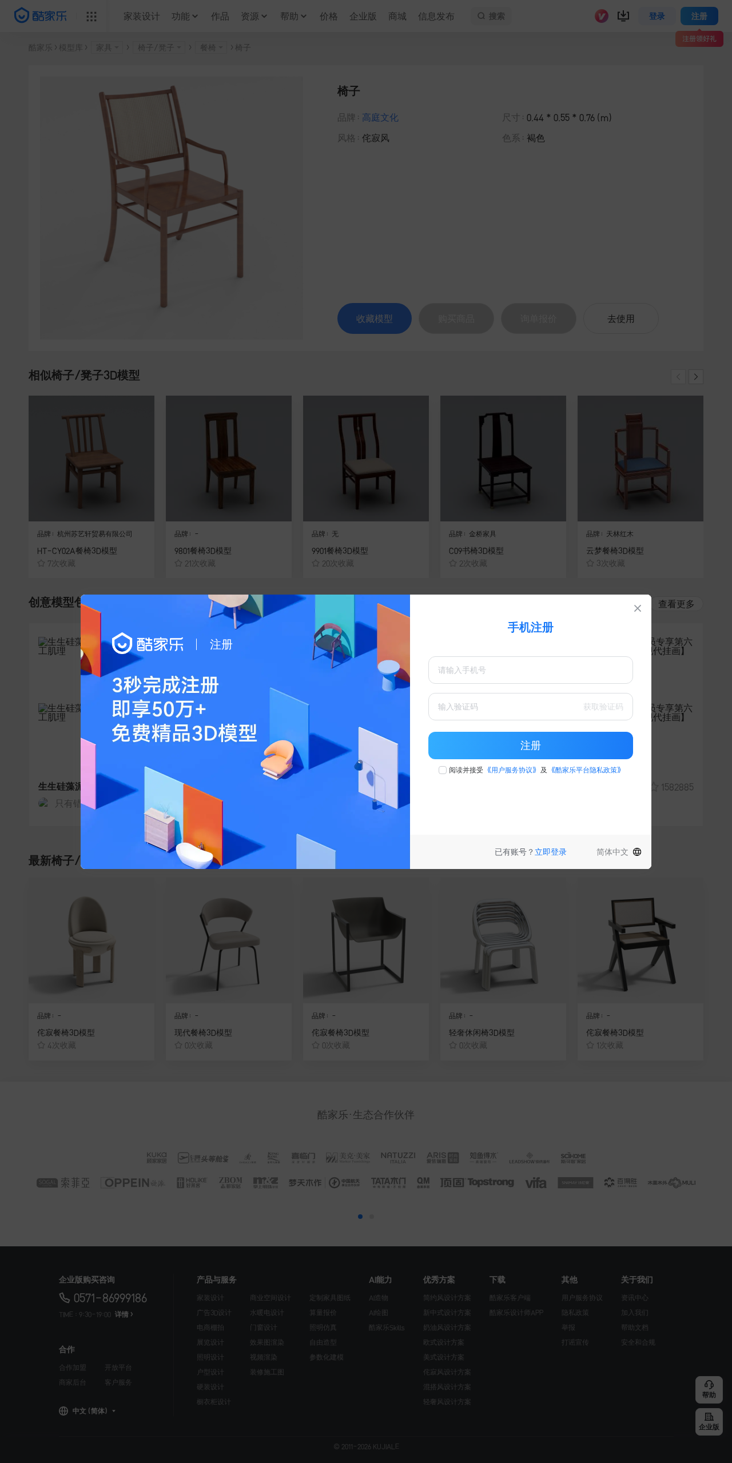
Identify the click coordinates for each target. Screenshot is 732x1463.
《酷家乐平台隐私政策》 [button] (586, 770)
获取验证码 (603, 707)
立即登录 (551, 852)
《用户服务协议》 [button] (512, 770)
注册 (530, 745)
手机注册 (531, 627)
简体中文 (612, 852)
